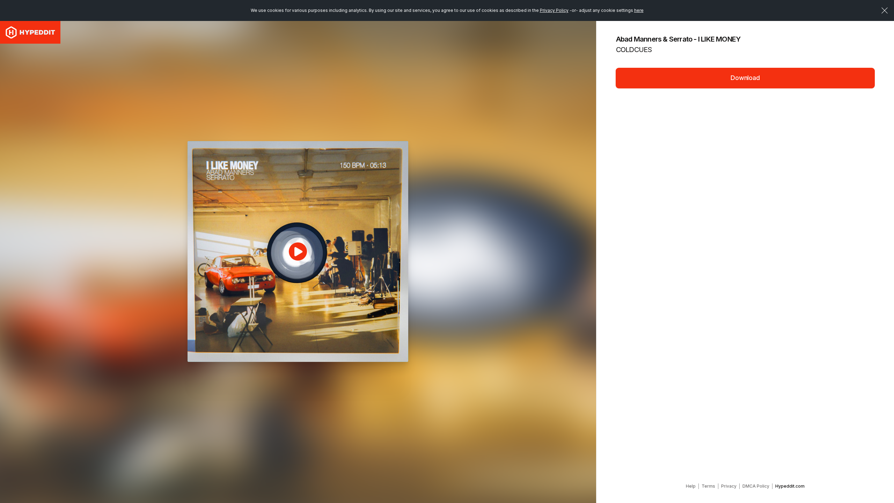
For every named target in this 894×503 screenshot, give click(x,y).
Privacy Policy (554, 10)
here (639, 10)
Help (691, 486)
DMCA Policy (755, 486)
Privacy (729, 486)
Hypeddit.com (790, 486)
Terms (708, 486)
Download (745, 77)
